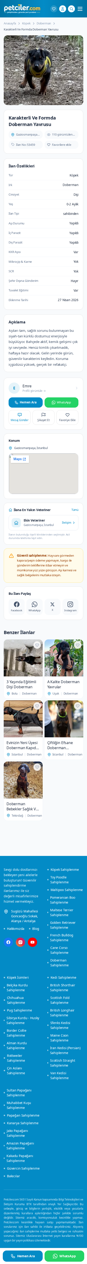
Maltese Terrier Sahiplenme (61, 912)
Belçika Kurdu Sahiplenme (17, 987)
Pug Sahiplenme (19, 1010)
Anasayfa (10, 23)
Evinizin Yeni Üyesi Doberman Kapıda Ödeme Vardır (22, 745)
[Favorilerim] (53, 8)
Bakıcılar (13, 1176)
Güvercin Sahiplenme (23, 1168)
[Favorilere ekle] (37, 645)
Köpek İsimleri (18, 977)
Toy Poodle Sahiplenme (59, 879)
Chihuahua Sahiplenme (16, 1000)
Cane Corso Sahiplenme (59, 950)
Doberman (44, 23)
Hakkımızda (15, 928)
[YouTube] (32, 942)
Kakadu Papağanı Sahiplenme (19, 1158)
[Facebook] (8, 942)
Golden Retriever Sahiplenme (63, 925)
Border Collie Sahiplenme (16, 1033)
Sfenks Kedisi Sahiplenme (60, 1025)
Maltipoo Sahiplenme (67, 890)
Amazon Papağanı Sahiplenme (20, 1145)
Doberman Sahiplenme (59, 962)
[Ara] (71, 8)
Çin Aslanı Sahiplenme (16, 1070)
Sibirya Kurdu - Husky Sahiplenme (22, 1020)
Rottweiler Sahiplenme (16, 1058)
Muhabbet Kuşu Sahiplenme (19, 1105)
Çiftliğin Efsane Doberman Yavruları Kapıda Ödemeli (61, 745)
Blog (35, 928)
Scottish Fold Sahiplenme (60, 1000)
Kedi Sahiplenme (63, 977)
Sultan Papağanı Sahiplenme (19, 1092)
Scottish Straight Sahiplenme (62, 1063)
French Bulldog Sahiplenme (61, 937)
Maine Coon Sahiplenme (59, 1037)
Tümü (74, 510)
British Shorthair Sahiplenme (62, 987)
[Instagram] (20, 942)
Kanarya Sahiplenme (23, 1123)
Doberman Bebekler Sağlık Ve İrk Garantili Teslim (22, 806)
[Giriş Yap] (62, 8)
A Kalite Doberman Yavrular (63, 684)
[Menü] (80, 9)
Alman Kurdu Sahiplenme (17, 1045)
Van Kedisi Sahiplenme (59, 1075)
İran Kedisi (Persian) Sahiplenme (65, 1050)
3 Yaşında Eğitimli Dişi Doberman (21, 684)
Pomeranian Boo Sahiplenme (62, 900)
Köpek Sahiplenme (65, 869)
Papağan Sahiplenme (23, 1115)
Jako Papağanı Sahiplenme (17, 1133)
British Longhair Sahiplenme (62, 1012)
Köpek (26, 23)
